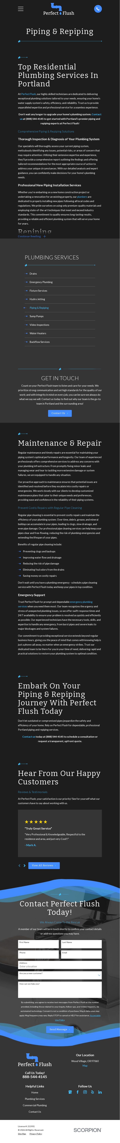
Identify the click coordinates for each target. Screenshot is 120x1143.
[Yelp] (92, 1092)
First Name (24, 942)
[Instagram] (85, 1092)
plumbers (82, 196)
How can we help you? (29, 984)
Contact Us (58, 413)
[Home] (58, 9)
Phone (22, 952)
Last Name (67, 942)
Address (23, 963)
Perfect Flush (28, 94)
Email (64, 952)
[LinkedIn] (100, 1092)
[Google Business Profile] (70, 1092)
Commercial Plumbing (35, 1105)
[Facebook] (77, 1092)
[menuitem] (60, 273)
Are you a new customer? (31, 973)
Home (34, 1092)
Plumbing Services (35, 1098)
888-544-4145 (35, 1076)
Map (85, 1065)
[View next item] (24, 865)
